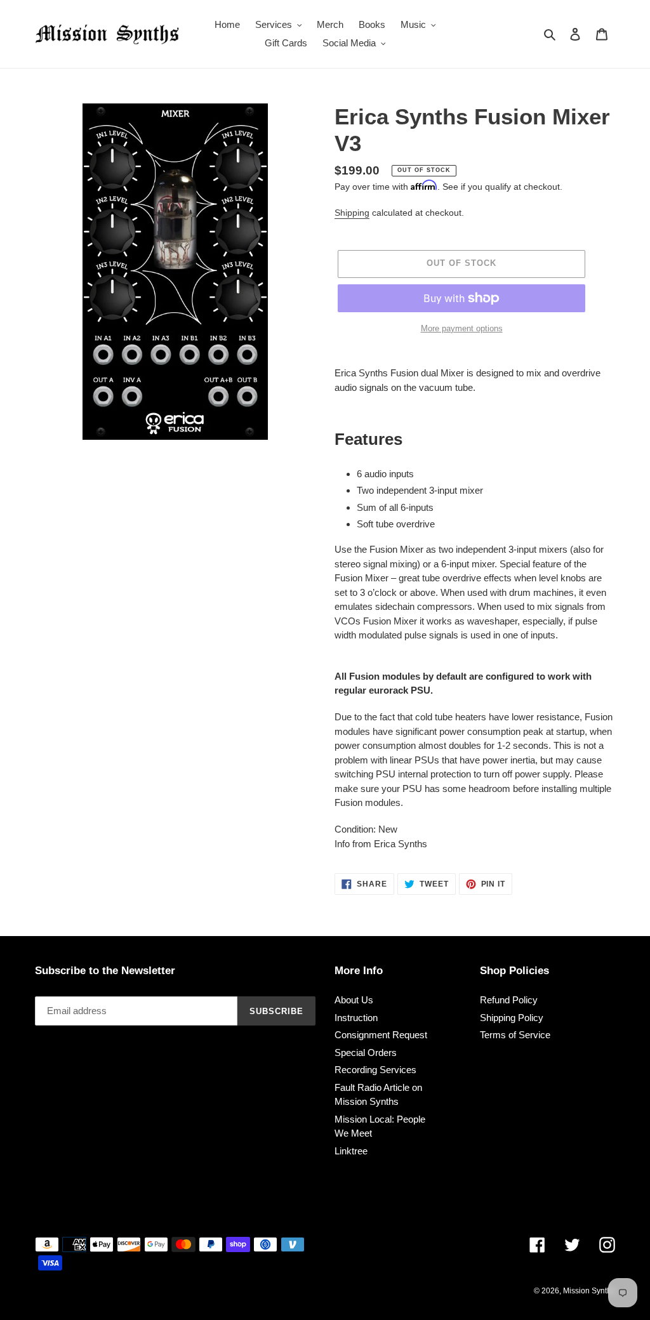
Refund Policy (509, 999)
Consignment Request (381, 1034)
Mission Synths (589, 1290)
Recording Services (375, 1069)
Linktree (351, 1150)
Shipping (352, 213)
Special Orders (366, 1052)
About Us (354, 999)
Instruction (356, 1017)
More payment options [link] (462, 328)
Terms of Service (515, 1034)
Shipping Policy (511, 1017)
